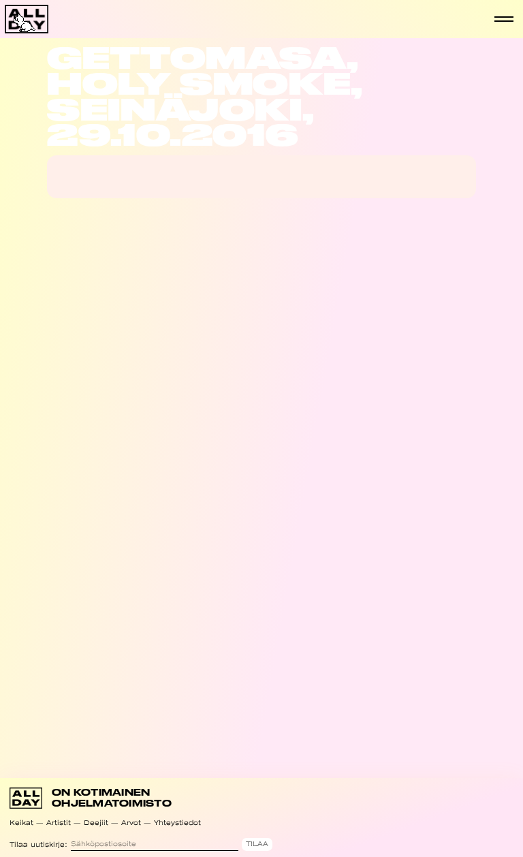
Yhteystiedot (177, 822)
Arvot (131, 822)
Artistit (58, 822)
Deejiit (96, 822)
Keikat (21, 822)
